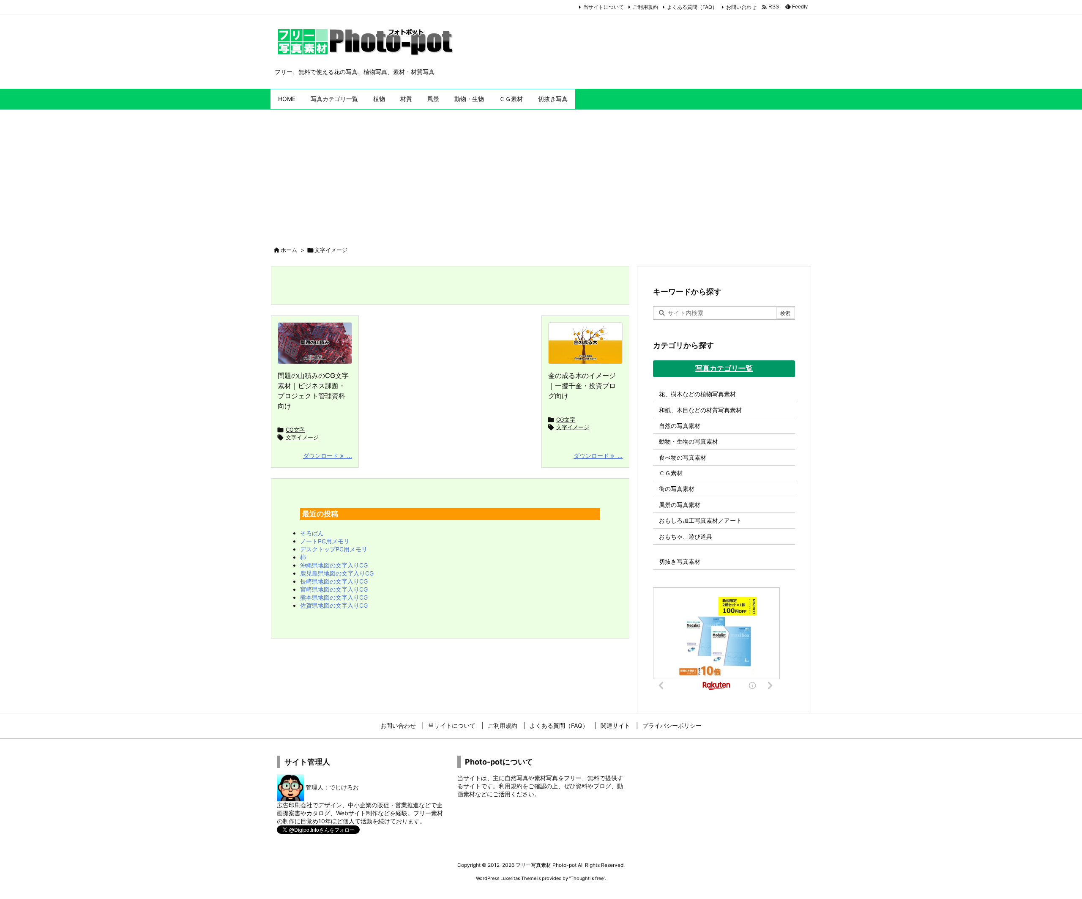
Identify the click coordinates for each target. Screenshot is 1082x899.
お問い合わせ (741, 7)
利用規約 (510, 785)
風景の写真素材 (679, 504)
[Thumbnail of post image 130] (585, 343)
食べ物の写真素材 (682, 457)
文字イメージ (302, 437)
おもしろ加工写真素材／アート (700, 520)
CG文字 (295, 429)
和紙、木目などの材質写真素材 (700, 410)
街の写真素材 (676, 488)
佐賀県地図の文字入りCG (334, 605)
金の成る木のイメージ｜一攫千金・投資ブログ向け (582, 385)
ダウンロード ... (327, 455)
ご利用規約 (645, 7)
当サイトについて (603, 7)
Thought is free (587, 878)
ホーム (289, 250)
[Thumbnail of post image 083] (315, 343)
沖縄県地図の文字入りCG (334, 565)
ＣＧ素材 (671, 473)
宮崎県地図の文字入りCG (334, 589)
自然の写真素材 (679, 425)
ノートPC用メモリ (325, 541)
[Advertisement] (541, 173)
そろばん (312, 533)
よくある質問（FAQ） (692, 7)
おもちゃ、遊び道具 (685, 536)
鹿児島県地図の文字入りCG (337, 573)
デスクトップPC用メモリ (333, 549)
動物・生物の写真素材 (688, 441)
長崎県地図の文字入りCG (334, 581)
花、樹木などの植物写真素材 (697, 393)
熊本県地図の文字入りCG (334, 597)
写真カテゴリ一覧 (724, 368)
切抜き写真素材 (679, 561)
